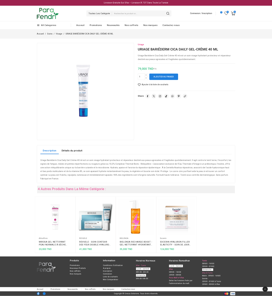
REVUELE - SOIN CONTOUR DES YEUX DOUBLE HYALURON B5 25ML (95, 243)
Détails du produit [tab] (72, 150)
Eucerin (163, 238)
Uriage (141, 44)
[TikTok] (166, 96)
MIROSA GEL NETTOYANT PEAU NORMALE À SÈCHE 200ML (52, 243)
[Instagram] (160, 96)
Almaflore (43, 238)
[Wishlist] (226, 13)
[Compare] (220, 13)
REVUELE (83, 238)
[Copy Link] (185, 96)
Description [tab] (49, 150)
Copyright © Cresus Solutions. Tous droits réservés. (136, 293)
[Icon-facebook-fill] (38, 293)
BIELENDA (124, 238)
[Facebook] (147, 96)
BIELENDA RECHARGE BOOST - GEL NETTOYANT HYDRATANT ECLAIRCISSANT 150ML (136, 243)
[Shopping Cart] (233, 13)
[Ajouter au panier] (72, 217)
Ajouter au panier (164, 76)
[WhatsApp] (172, 96)
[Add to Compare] (72, 206)
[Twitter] (153, 96)
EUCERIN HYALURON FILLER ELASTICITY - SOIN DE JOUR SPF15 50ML (175, 243)
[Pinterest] (178, 96)
